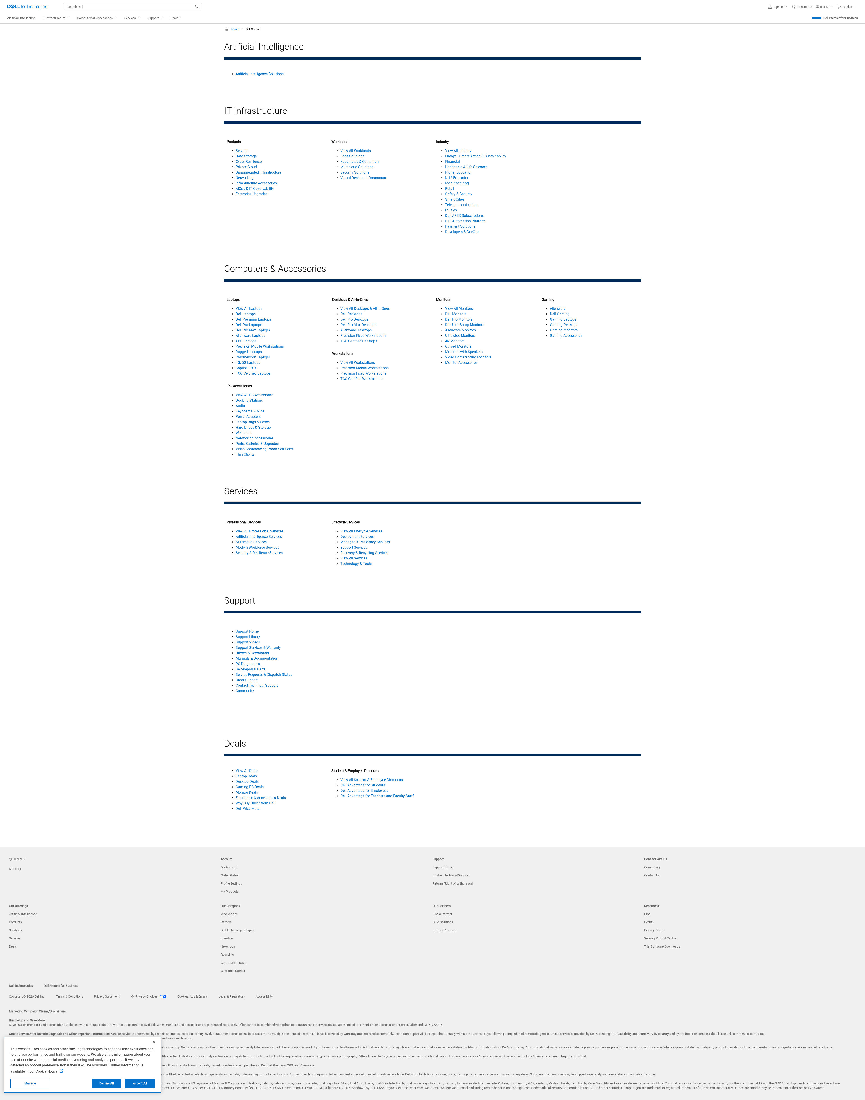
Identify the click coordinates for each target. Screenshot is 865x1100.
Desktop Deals (247, 781)
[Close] (154, 1042)
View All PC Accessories (254, 395)
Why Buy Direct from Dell (255, 803)
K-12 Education (457, 178)
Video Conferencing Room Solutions (264, 449)
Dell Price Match (249, 808)
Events (649, 922)
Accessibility (264, 996)
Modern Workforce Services (257, 547)
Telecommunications (461, 205)
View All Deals (247, 771)
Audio (240, 406)
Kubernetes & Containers (359, 161)
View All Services (353, 558)
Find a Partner (442, 914)
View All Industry (458, 151)
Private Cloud (246, 167)
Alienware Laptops (250, 335)
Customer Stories (233, 971)
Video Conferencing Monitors (468, 357)
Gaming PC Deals (250, 787)
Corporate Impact (233, 962)
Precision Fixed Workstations (363, 335)
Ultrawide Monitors (460, 335)
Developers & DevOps (462, 232)
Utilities (451, 210)
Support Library (248, 637)
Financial (452, 161)
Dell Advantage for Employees (364, 790)
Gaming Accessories (566, 335)
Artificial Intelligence (23, 914)
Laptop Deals (246, 776)
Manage (30, 1083)
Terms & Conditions (69, 996)
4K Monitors (454, 341)
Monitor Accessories (461, 362)
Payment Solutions (460, 226)
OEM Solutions (442, 922)
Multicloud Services (251, 542)
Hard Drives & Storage (253, 427)
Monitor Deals (247, 792)
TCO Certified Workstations (361, 379)
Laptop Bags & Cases (253, 422)
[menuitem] (56, 18)
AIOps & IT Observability (255, 188)
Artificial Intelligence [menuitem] (21, 18)
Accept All (140, 1083)
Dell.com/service (737, 1034)
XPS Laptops (246, 341)
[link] (802, 6)
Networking (245, 178)
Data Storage (246, 156)
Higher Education (458, 172)
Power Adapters (248, 416)
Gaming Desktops (564, 325)
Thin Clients (245, 454)
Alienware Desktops (356, 330)
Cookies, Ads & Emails (192, 996)
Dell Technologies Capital (238, 930)
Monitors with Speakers (464, 352)
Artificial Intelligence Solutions (260, 74)
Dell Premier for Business (840, 18)
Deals (13, 946)
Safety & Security (458, 194)
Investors (227, 938)
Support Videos (248, 642)
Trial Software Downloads (662, 946)
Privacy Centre (654, 930)
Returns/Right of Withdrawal (452, 883)
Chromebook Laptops (253, 357)
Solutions (15, 930)
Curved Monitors (458, 346)
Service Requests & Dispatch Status (264, 674)
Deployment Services (357, 536)
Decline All (106, 1083)
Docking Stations (249, 400)
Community (245, 691)
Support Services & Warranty (258, 647)
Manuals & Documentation (257, 658)
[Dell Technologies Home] (27, 6)
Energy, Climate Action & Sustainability (475, 156)
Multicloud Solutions (356, 167)
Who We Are (229, 914)
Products (15, 922)
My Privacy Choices (144, 996)
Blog (647, 914)
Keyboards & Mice (250, 411)
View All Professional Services (259, 531)
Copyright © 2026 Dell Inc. (27, 996)
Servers (241, 151)
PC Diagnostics (248, 664)
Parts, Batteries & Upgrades (257, 443)
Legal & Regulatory (232, 996)
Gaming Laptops (563, 319)
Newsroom (228, 946)
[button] (778, 6)
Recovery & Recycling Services (364, 553)
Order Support (247, 680)
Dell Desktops (351, 314)
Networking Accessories (254, 438)
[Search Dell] (197, 6)
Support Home (247, 631)
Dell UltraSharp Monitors (464, 325)
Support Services (353, 547)
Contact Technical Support (257, 685)
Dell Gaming (559, 314)
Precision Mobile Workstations (260, 346)
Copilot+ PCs (246, 368)
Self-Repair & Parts (250, 669)
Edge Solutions (352, 156)
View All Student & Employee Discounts (371, 780)
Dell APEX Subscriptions (464, 215)
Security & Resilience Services (259, 553)
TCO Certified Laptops (253, 373)
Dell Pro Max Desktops (358, 325)
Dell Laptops (246, 314)
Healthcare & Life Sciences (466, 167)
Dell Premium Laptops (253, 319)
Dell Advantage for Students (362, 785)
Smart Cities (454, 199)
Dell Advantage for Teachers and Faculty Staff (377, 796)
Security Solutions (354, 172)
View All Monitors (459, 308)
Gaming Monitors (564, 330)
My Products (230, 891)
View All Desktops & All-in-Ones (365, 308)
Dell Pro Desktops (354, 319)
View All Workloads (355, 151)
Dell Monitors (455, 314)
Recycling (227, 954)
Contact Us (652, 875)
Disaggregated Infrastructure (258, 172)
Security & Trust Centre (660, 938)
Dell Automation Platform (465, 221)
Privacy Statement (107, 996)
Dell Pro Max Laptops (253, 330)
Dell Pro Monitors (459, 319)
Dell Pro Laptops (249, 325)
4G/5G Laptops (248, 362)
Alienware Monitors (460, 330)
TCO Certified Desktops (358, 341)
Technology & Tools (356, 563)
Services (14, 938)
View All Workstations (357, 362)
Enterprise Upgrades (251, 194)
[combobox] (132, 6)
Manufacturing (457, 183)
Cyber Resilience (249, 161)
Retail (449, 188)
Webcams (243, 433)
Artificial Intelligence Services (259, 536)
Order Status (230, 875)
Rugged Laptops (249, 352)
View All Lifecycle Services (361, 531)
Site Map (15, 869)
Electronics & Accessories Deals (261, 798)
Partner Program (444, 930)
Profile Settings (231, 883)
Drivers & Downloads (252, 653)
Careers (226, 922)
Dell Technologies (21, 985)
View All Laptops (249, 308)
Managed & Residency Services (365, 542)
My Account (229, 867)
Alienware (557, 308)
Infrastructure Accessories (256, 183)
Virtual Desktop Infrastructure (363, 178)
